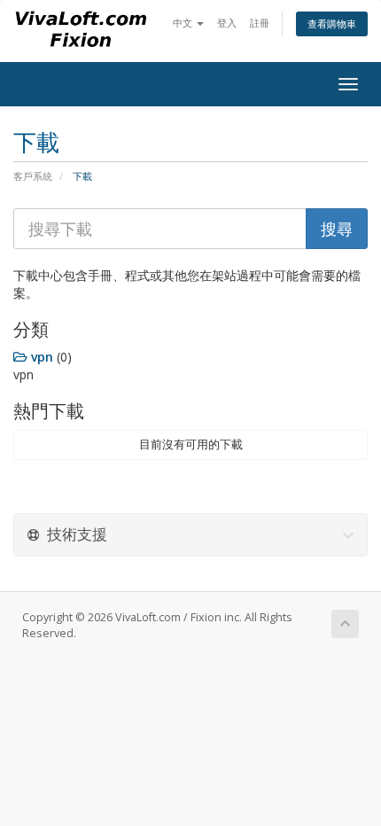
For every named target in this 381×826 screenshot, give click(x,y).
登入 (227, 22)
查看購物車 (331, 23)
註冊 (259, 22)
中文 (184, 22)
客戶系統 (32, 176)
